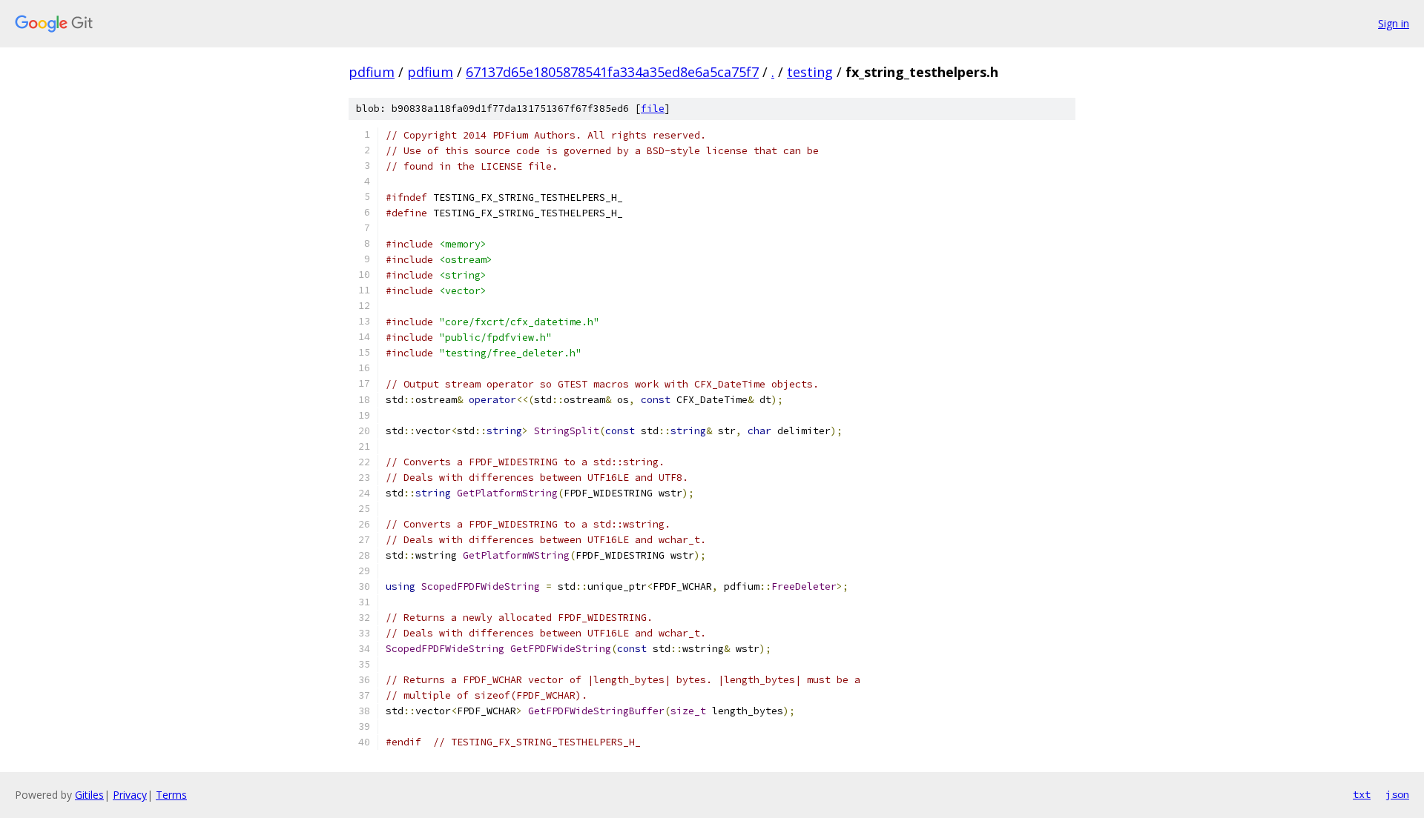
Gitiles (89, 795)
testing (810, 72)
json (1397, 794)
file (653, 108)
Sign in (1393, 23)
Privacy (130, 795)
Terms (171, 795)
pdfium (372, 72)
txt (1362, 794)
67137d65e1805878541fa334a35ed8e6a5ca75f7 (612, 72)
